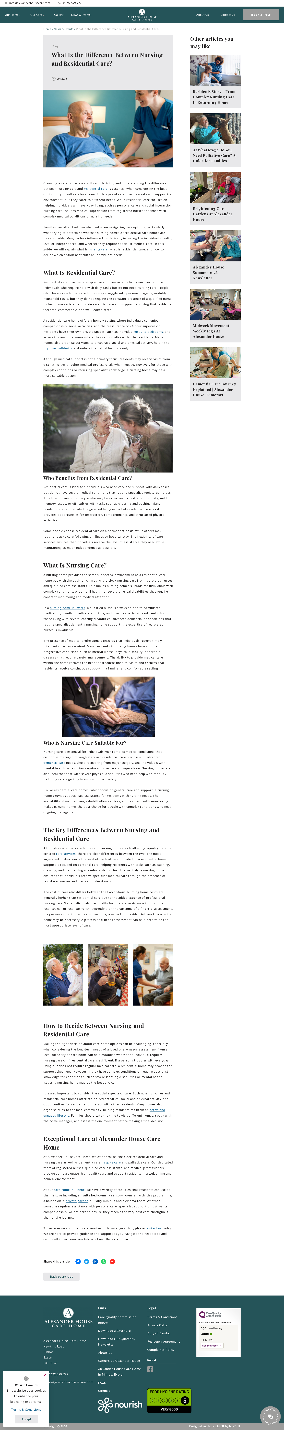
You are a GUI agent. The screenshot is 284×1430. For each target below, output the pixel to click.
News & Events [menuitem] (81, 15)
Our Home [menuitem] (12, 15)
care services (66, 854)
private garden (77, 1201)
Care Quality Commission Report (117, 1320)
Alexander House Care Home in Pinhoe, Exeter (119, 1371)
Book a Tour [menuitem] (261, 15)
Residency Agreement (163, 1341)
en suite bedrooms (148, 332)
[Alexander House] (142, 15)
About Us (105, 1353)
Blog (56, 46)
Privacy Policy (157, 1325)
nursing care (98, 249)
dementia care (54, 763)
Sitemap (104, 1391)
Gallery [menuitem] (58, 15)
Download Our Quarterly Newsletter (116, 1341)
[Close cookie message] (45, 1375)
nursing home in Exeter (67, 608)
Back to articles (61, 1276)
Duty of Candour (159, 1333)
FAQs (102, 1383)
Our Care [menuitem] (36, 15)
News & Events (63, 29)
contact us (154, 1228)
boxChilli (235, 1426)
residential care (95, 189)
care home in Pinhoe (69, 1190)
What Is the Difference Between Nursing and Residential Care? (117, 29)
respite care (111, 1162)
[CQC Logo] (210, 1317)
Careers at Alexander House (119, 1361)
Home (47, 29)
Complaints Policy (160, 1350)
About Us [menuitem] (202, 15)
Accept (26, 1419)
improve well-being (58, 348)
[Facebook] (150, 1371)
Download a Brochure (114, 1331)
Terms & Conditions (162, 1317)
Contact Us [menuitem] (228, 15)
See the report (210, 1345)
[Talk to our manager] (270, 1416)
